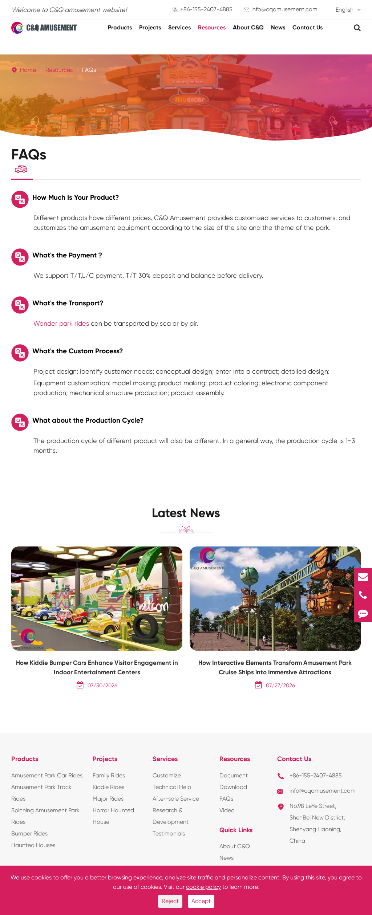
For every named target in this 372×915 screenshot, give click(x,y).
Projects (150, 27)
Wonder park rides (61, 323)
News (278, 27)
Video (227, 810)
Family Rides (109, 775)
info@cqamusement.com (284, 9)
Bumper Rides (29, 833)
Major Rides (108, 798)
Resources (212, 27)
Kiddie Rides (108, 787)
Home (28, 69)
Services (179, 27)
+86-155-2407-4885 (206, 9)
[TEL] (363, 595)
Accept (201, 901)
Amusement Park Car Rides (46, 775)
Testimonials (169, 833)
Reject (170, 901)
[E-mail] (363, 577)
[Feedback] (363, 613)
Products (120, 27)
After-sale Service (176, 798)
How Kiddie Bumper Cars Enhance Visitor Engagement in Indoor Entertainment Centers (97, 667)
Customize (167, 775)
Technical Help (172, 787)
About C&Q (248, 27)
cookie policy (203, 886)
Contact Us (307, 27)
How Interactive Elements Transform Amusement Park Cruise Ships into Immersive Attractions (275, 667)
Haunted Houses (33, 845)
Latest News (186, 512)
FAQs (89, 69)
